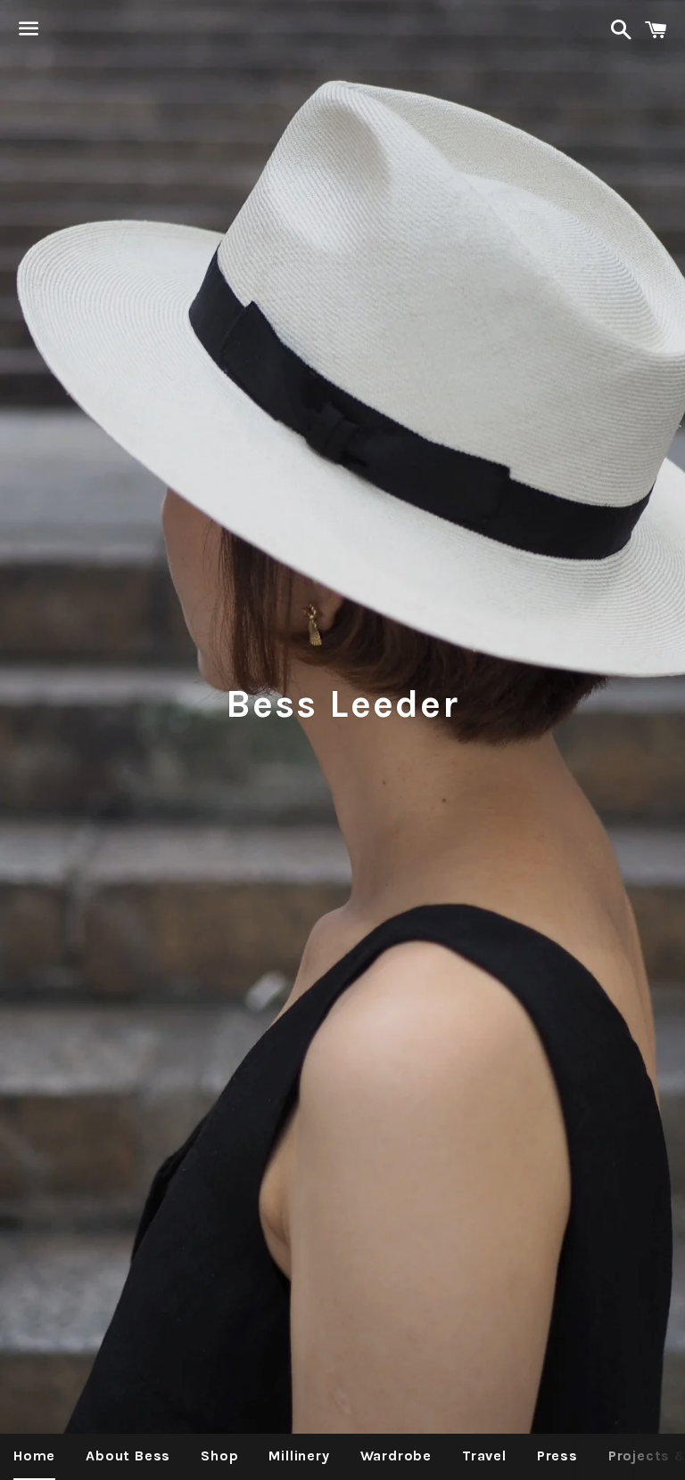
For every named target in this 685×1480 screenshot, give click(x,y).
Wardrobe (396, 1455)
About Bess (128, 1455)
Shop (219, 1455)
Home (34, 1455)
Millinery (298, 1455)
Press (557, 1455)
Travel (484, 1455)
